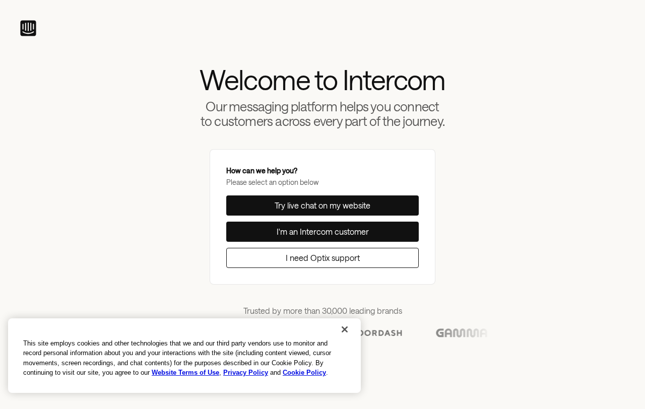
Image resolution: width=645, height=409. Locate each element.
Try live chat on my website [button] (322, 205)
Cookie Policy (304, 372)
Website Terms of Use (185, 372)
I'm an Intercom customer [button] (323, 231)
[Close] (345, 329)
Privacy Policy (245, 372)
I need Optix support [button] (323, 257)
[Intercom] (28, 28)
